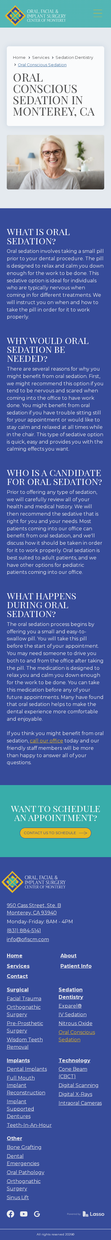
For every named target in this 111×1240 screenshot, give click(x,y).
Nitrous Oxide (75, 1023)
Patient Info (76, 966)
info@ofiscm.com (28, 939)
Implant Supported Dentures (20, 1109)
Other (14, 1138)
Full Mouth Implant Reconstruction (26, 1085)
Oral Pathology (25, 1172)
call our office (46, 741)
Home (19, 57)
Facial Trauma (24, 999)
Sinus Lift (18, 1197)
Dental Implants (27, 1069)
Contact (17, 976)
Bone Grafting (24, 1147)
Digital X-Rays (75, 1094)
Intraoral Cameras (80, 1103)
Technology (74, 1060)
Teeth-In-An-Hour (29, 1125)
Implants (18, 1060)
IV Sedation (73, 1014)
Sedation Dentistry (74, 57)
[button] (97, 13)
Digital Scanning (79, 1085)
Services (40, 57)
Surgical (18, 990)
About (68, 956)
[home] (39, 14)
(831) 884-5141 (24, 930)
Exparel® (70, 1006)
